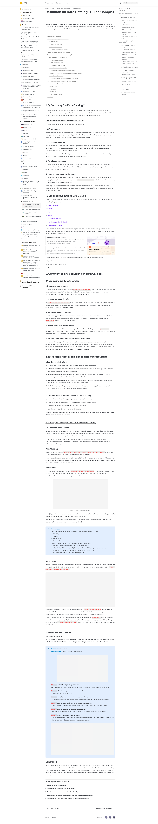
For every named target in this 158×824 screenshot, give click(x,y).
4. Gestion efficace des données (58, 68)
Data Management (77, 8)
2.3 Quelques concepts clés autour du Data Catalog (61, 81)
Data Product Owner (60, 641)
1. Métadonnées (53, 41)
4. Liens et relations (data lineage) (58, 49)
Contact (58, 3)
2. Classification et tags (55, 44)
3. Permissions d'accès (55, 47)
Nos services (49, 3)
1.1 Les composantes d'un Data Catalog (58, 39)
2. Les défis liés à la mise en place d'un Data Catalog (63, 78)
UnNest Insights (49, 8)
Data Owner (49, 641)
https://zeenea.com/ (55, 636)
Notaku (54, 817)
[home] (31, 3)
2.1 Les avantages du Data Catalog (57, 57)
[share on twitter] (125, 8)
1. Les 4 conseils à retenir (56, 76)
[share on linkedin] (129, 8)
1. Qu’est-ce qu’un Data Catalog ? (54, 36)
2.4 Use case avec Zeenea (54, 94)
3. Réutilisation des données (57, 65)
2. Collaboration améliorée (56, 62)
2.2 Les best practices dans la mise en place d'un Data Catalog (64, 73)
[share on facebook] (127, 8)
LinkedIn (66, 3)
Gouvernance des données (56, 83)
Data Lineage (53, 91)
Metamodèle (52, 89)
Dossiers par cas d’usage (63, 8)
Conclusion (50, 97)
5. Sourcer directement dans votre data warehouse (63, 70)
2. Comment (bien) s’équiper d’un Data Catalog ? (59, 54)
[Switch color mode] (120, 3)
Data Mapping (53, 86)
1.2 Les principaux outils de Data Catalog (58, 52)
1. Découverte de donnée (56, 60)
